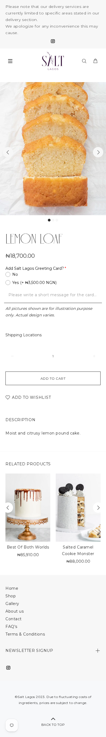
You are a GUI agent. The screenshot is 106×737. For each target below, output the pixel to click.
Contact (13, 618)
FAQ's (11, 626)
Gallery (12, 603)
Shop (10, 596)
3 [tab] (56, 220)
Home (11, 588)
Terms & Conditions (25, 634)
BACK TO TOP (53, 725)
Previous (8, 152)
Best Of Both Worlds (28, 547)
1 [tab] (49, 220)
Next (98, 152)
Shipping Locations (23, 334)
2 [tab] (53, 220)
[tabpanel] (53, 148)
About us (14, 611)
